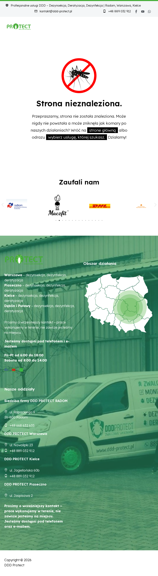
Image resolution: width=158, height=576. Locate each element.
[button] (2, 204)
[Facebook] (6, 370)
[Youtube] (142, 11)
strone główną (102, 130)
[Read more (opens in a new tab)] (53, 11)
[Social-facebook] (136, 11)
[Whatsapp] (149, 11)
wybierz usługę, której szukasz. (76, 137)
